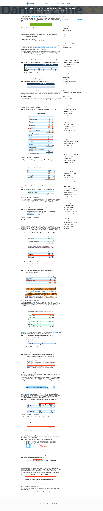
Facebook (30, 491)
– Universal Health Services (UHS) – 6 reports (71, 181)
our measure (48, 59)
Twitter (27, 491)
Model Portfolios (66, 51)
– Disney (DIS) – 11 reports (67, 107)
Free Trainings (65, 28)
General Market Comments (67, 47)
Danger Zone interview (33, 16)
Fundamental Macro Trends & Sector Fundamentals (72, 92)
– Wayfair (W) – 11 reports (67, 111)
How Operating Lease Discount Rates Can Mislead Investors (45, 47)
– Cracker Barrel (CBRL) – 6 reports (69, 160)
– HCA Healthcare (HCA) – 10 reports (69, 120)
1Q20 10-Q (40, 454)
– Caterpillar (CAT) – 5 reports (68, 207)
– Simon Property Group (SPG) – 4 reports (70, 211)
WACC (39, 54)
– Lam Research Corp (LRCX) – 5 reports (70, 194)
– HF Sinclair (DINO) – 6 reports (68, 186)
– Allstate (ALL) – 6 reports (67, 184)
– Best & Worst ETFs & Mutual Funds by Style (71, 62)
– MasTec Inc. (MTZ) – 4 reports (68, 220)
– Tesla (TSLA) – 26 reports (67, 98)
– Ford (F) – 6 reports (66, 175)
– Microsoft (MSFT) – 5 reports (68, 205)
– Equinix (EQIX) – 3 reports (68, 228)
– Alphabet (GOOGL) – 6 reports (68, 169)
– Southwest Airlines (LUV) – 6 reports (69, 173)
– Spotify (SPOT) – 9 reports (68, 122)
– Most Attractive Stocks (67, 56)
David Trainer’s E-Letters (67, 30)
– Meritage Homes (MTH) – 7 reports (69, 147)
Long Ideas (65, 34)
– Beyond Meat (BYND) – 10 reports (69, 117)
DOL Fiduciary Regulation (67, 88)
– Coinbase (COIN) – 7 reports (68, 137)
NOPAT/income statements (46, 53)
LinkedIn (33, 491)
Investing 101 (65, 79)
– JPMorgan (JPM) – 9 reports (68, 128)
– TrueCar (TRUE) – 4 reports (68, 209)
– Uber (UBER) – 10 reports (67, 113)
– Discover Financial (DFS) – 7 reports (69, 143)
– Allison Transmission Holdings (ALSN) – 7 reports (71, 154)
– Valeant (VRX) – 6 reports (67, 158)
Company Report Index (67, 96)
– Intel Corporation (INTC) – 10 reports (69, 109)
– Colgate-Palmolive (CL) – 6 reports (69, 171)
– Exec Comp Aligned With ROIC (68, 64)
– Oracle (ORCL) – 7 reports (68, 139)
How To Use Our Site (66, 77)
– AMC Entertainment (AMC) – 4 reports (70, 222)
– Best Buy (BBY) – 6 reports (68, 162)
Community (62, 3)
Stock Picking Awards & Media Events (69, 43)
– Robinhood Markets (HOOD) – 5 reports (70, 201)
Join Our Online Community (67, 75)
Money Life (46, 16)
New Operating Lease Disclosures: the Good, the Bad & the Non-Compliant (52, 8)
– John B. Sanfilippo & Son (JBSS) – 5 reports (71, 188)
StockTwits (39, 491)
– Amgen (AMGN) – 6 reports (68, 177)
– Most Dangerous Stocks (67, 58)
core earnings (38, 74)
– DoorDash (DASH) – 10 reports (68, 115)
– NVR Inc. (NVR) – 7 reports (68, 156)
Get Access (46, 3)
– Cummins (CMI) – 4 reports (68, 226)
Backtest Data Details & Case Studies (69, 81)
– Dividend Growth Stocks (67, 68)
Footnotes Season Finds (67, 39)
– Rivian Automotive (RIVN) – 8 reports (69, 130)
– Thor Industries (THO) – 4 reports (69, 213)
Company (68, 3)
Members (74, 3)
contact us (41, 28)
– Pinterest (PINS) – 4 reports (68, 216)
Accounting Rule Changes (67, 83)
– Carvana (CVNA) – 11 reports (68, 105)
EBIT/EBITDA (33, 74)
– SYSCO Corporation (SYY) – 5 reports (70, 190)
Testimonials (65, 45)
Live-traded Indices (66, 24)
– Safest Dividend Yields (67, 66)
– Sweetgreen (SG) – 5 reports (68, 203)
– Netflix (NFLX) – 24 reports (68, 100)
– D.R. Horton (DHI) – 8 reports (68, 132)
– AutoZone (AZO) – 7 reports (68, 145)
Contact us (28, 186)
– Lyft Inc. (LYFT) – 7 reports (68, 152)
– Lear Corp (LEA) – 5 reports (68, 196)
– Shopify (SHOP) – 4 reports (68, 218)
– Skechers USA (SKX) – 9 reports (69, 126)
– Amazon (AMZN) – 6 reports (68, 164)
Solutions (53, 3)
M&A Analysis (65, 90)
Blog (58, 3)
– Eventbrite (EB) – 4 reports (68, 224)
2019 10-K (32, 102)
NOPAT (44, 74)
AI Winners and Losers (67, 26)
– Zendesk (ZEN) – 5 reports (68, 192)
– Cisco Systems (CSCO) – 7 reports (69, 149)
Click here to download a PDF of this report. (28, 493)
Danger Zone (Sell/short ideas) (68, 36)
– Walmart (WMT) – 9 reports (68, 124)
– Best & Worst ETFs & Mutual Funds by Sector (71, 60)
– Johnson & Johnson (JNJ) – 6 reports (69, 179)
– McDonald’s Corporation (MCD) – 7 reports (70, 141)
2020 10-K (23, 226)
